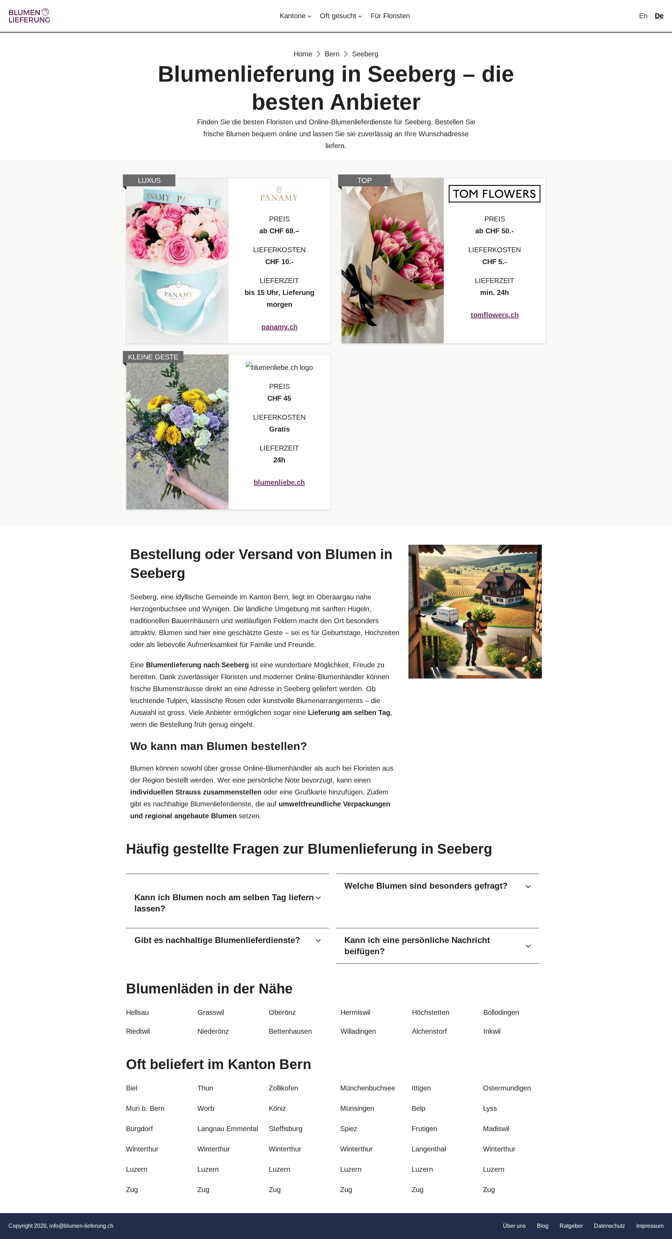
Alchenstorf (429, 1031)
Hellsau (137, 1012)
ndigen (520, 1088)
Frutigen (424, 1129)
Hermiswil (355, 1012)
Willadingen (358, 1031)
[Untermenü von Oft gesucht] (360, 16)
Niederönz (213, 1031)
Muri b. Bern (145, 1108)
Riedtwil (138, 1031)
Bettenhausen (290, 1031)
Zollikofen (283, 1088)
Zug (132, 1189)
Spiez (348, 1129)
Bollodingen (501, 1012)
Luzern (136, 1169)
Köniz (277, 1108)
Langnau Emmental (227, 1129)
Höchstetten (430, 1012)
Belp (418, 1108)
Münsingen (357, 1108)
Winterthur (142, 1149)
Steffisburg (285, 1129)
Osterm (494, 1088)
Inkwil (491, 1031)
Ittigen (421, 1088)
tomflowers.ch (495, 315)
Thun (205, 1088)
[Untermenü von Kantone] (309, 16)
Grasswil (210, 1012)
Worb (205, 1108)
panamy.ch (279, 327)
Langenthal (429, 1149)
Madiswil (496, 1129)
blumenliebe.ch (279, 482)
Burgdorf (139, 1129)
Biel (131, 1088)
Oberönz (282, 1012)
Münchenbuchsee (367, 1088)
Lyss (490, 1108)
